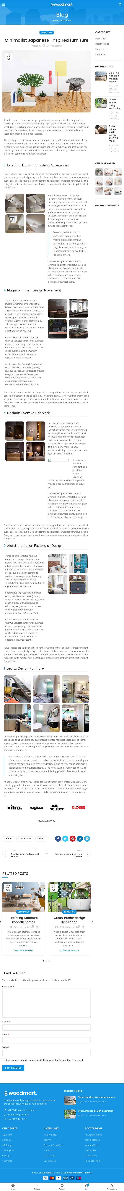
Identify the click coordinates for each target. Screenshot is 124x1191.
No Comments (99, 1101)
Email (6, 1034)
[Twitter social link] (65, 839)
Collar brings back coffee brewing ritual (113, 133)
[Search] (120, 5)
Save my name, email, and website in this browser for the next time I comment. (44, 1060)
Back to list (46, 854)
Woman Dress (92, 1145)
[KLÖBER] (78, 807)
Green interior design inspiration (69, 920)
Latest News (50, 1155)
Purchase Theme (93, 1160)
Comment (8, 986)
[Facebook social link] (58, 839)
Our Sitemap (50, 1160)
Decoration (23, 912)
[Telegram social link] (87, 839)
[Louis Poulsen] (57, 807)
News (42, 838)
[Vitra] (14, 807)
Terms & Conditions (53, 1145)
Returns (47, 1139)
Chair (9, 838)
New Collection (92, 1139)
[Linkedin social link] (80, 839)
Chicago (6, 1155)
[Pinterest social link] (73, 839)
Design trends (102, 43)
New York (7, 1134)
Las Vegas (7, 1160)
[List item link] (31, 1114)
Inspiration (66, 20)
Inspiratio (25, 838)
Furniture (99, 49)
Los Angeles (8, 1150)
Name (6, 1021)
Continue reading (23, 951)
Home (55, 20)
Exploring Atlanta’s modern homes (24, 920)
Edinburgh (7, 1145)
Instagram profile (93, 1134)
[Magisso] (35, 807)
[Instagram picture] (99, 172)
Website (6, 1047)
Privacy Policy (50, 1134)
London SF (7, 1139)
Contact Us (49, 1150)
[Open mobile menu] (4, 5)
